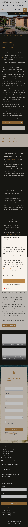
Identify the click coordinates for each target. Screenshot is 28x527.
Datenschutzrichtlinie (7, 268)
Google (14, 268)
